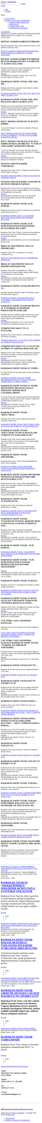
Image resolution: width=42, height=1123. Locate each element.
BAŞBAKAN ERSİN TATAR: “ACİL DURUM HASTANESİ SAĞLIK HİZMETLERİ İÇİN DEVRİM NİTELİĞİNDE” (20, 554)
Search (23, 4)
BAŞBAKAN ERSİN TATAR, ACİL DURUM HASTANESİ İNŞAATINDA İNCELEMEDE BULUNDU (17, 217)
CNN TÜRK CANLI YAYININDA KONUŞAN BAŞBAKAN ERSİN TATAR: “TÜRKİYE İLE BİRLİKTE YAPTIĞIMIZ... (18, 634)
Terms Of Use (5, 1113)
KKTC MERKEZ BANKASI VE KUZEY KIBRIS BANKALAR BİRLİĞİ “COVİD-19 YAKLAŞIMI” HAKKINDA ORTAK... (19, 135)
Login (3, 6)
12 (19, 1066)
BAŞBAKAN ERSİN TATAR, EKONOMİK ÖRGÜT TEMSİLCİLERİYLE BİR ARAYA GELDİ (20, 836)
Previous (7, 1066)
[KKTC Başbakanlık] (8, 2)
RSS (6, 9)
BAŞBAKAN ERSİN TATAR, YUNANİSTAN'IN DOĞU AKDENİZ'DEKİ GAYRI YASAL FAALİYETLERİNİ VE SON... (19, 513)
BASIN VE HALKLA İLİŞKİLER (17, 20)
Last (26, 1066)
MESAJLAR (14, 24)
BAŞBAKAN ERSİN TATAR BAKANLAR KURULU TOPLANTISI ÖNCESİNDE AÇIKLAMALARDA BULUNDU (19, 944)
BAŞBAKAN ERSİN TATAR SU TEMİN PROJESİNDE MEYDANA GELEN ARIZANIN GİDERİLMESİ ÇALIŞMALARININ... (18, 379)
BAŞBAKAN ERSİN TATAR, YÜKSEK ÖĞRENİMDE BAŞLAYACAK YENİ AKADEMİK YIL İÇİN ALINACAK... (21, 795)
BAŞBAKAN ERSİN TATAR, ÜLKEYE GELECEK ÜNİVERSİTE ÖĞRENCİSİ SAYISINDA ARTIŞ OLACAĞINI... (20, 592)
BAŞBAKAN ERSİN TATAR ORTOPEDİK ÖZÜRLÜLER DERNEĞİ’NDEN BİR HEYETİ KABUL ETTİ (18, 468)
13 (21, 1066)
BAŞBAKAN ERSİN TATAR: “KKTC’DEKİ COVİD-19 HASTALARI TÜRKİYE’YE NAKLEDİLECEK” (20, 425)
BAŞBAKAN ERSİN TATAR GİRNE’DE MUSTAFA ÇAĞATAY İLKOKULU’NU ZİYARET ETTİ (20, 993)
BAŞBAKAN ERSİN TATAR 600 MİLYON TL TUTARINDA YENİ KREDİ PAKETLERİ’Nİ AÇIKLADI (18, 300)
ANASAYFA (10, 19)
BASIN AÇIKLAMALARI (19, 22)
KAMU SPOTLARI (16, 26)
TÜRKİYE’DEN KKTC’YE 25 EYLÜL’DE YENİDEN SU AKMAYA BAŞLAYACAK (20, 341)
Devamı (3, 74)
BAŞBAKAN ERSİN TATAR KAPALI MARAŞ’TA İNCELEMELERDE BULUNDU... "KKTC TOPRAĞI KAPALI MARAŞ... (20, 712)
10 (16, 1066)
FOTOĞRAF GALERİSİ (18, 28)
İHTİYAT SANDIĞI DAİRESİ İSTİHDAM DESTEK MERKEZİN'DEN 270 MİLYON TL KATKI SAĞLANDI (20, 53)
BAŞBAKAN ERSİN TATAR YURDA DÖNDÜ (16, 1038)
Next (23, 1066)
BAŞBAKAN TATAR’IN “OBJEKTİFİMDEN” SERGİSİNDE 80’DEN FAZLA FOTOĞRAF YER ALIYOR (18, 887)
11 (17, 1066)
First (2, 1066)
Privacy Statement (18, 1113)
